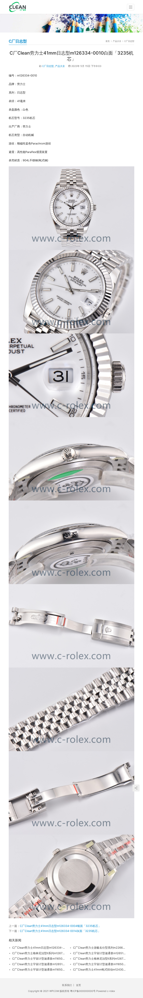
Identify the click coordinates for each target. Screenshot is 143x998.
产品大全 (60, 65)
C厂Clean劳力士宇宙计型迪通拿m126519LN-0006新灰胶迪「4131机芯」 (39, 964)
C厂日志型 (48, 65)
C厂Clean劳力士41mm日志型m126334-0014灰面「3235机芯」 (60, 931)
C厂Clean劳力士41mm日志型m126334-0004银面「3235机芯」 (60, 926)
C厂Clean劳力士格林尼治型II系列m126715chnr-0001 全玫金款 (39, 953)
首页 (108, 41)
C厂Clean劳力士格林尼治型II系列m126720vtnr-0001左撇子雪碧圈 (100, 958)
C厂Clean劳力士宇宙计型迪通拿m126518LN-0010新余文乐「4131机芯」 (100, 953)
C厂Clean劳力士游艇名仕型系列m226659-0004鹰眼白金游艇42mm (100, 947)
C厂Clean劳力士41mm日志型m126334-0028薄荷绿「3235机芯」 (39, 947)
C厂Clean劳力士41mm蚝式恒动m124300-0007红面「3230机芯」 (100, 969)
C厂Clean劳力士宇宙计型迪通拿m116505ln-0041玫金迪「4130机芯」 (39, 969)
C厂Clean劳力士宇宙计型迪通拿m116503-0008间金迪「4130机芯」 (100, 964)
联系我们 (67, 985)
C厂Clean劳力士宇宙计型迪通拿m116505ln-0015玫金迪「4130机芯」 (39, 958)
